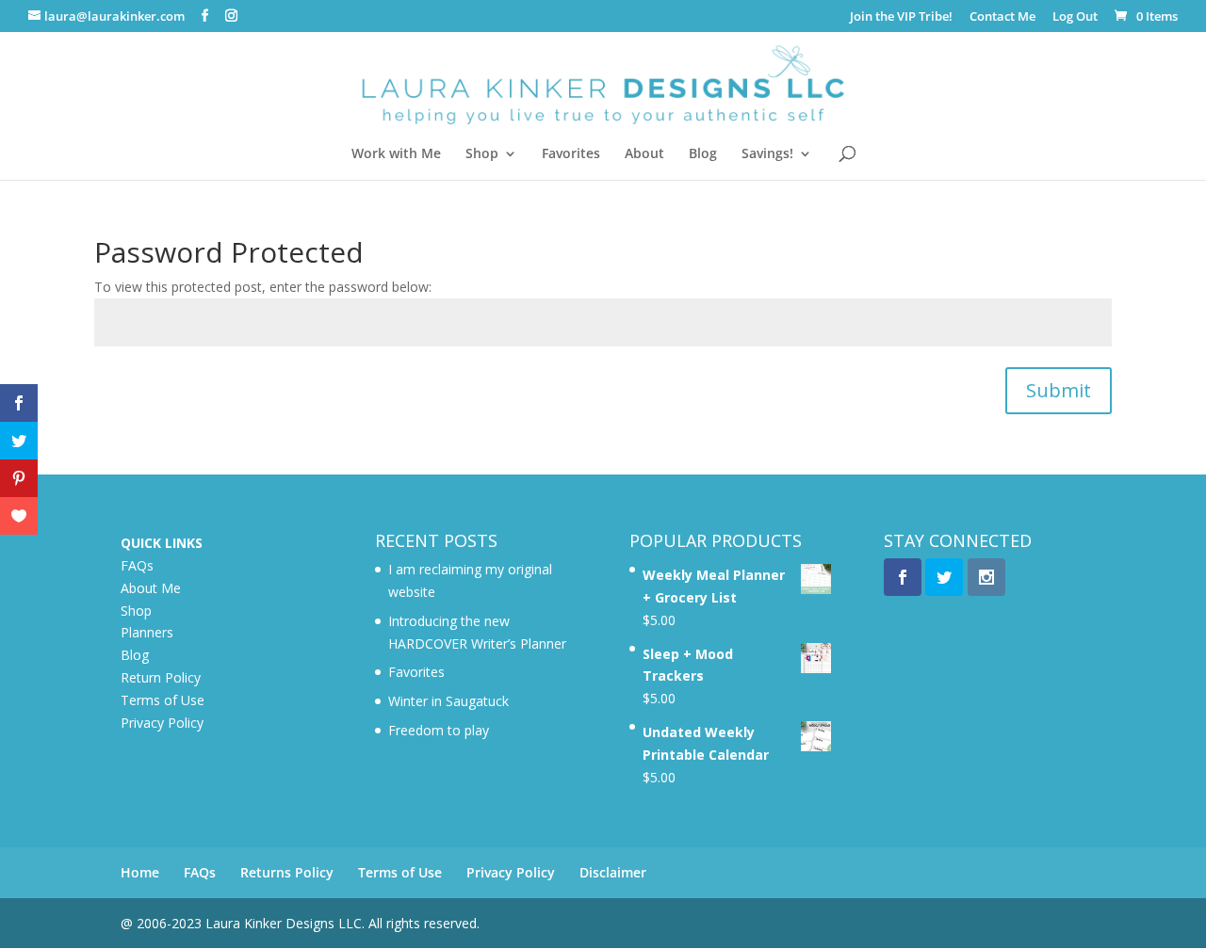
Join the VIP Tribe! (901, 17)
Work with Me (396, 154)
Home (140, 872)
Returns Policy (287, 872)
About (644, 154)
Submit (1058, 390)
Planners (147, 632)
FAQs (137, 565)
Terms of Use (162, 700)
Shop (481, 154)
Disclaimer (612, 872)
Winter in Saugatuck (448, 701)
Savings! (767, 154)
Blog (703, 154)
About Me (151, 588)
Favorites (571, 154)
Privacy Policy (162, 723)
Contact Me (1002, 17)
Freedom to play (438, 730)
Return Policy (161, 677)
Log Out (1075, 17)
